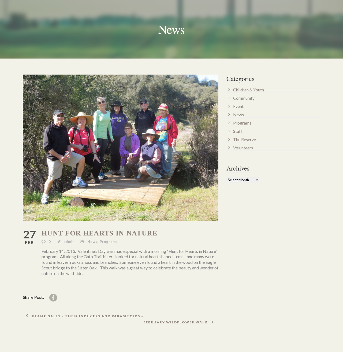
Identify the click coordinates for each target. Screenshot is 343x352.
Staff (237, 131)
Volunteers (243, 147)
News (92, 241)
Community (244, 97)
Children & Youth (248, 89)
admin (69, 241)
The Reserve (244, 139)
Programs (109, 241)
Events (239, 106)
